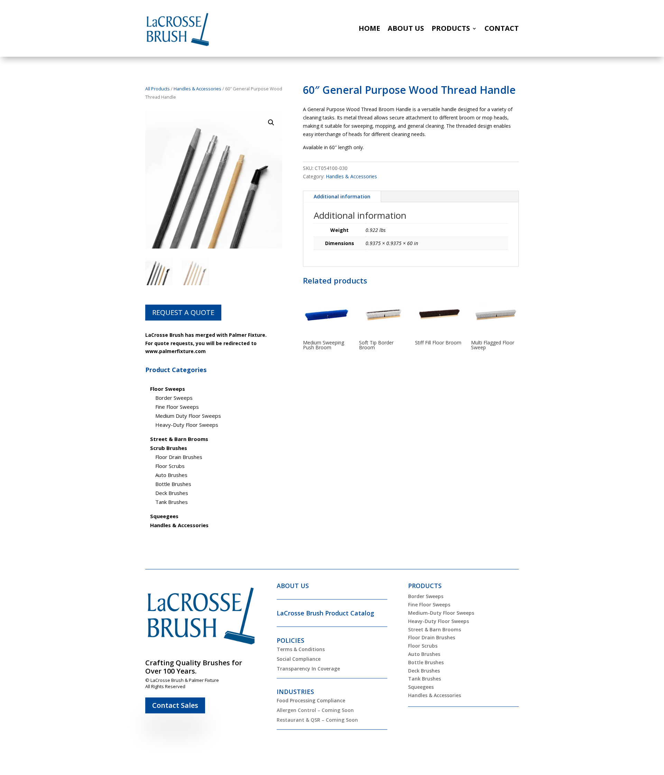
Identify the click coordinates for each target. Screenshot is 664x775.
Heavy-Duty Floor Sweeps (186, 424)
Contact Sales (175, 705)
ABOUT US (293, 586)
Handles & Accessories (197, 88)
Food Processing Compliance (311, 700)
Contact (502, 28)
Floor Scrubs (170, 465)
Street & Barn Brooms (434, 629)
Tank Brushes (171, 501)
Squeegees (421, 687)
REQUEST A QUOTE (183, 312)
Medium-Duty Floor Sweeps (441, 613)
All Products (157, 88)
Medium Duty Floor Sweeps (188, 415)
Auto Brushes (171, 474)
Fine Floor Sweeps (177, 406)
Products (451, 28)
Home (369, 28)
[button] (271, 122)
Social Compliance (299, 659)
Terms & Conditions (301, 649)
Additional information (342, 196)
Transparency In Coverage (308, 668)
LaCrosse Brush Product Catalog (325, 613)
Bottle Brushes (173, 483)
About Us (406, 28)
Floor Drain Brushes (178, 456)
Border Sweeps (174, 397)
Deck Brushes (171, 492)
